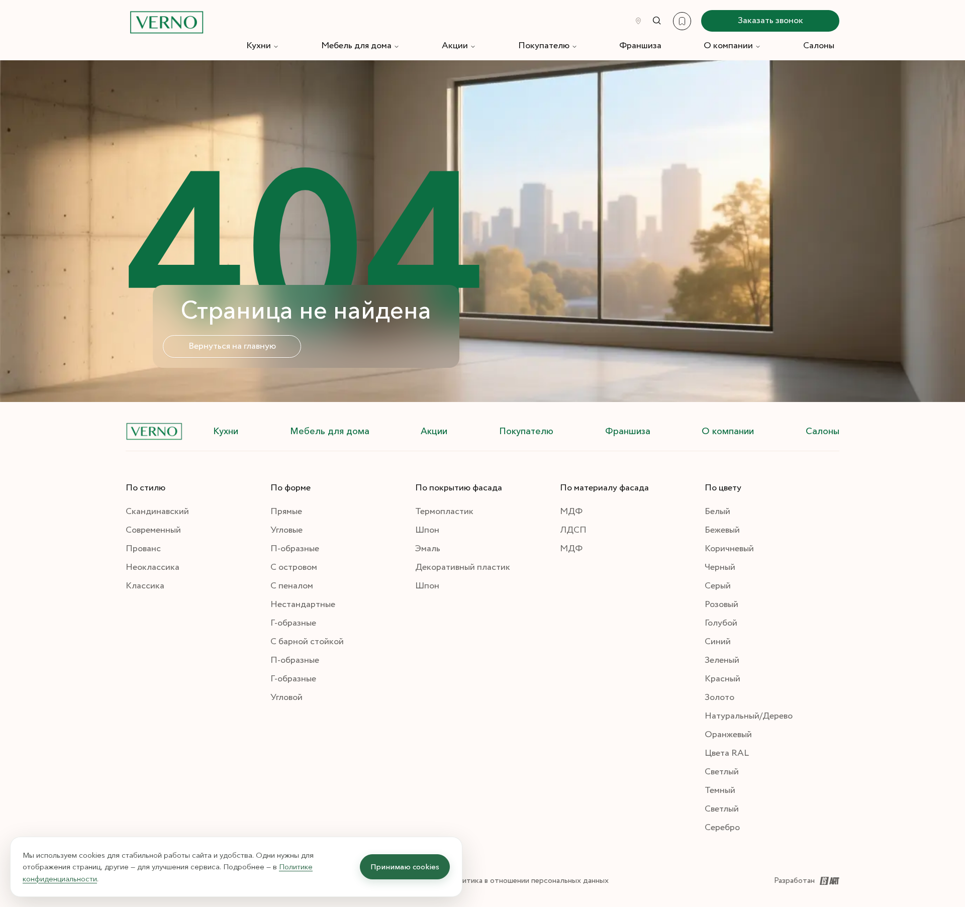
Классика (145, 585)
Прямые (286, 511)
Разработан (794, 880)
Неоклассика (152, 567)
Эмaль (427, 548)
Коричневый (729, 548)
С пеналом (291, 585)
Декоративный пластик (462, 567)
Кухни (258, 45)
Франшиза (640, 45)
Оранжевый (728, 734)
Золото (719, 697)
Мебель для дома (356, 45)
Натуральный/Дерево (749, 716)
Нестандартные (302, 604)
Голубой (721, 623)
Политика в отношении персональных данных (528, 880)
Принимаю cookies (404, 866)
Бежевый (722, 530)
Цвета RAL (727, 753)
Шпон (427, 530)
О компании (728, 45)
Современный (153, 530)
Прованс (143, 548)
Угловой (286, 697)
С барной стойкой (307, 641)
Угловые (286, 530)
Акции (455, 45)
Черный (720, 567)
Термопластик (444, 511)
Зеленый (722, 660)
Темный (720, 790)
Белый (717, 511)
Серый (718, 585)
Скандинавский (157, 511)
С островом (293, 567)
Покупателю (543, 45)
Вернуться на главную (232, 346)
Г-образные (293, 623)
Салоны (818, 45)
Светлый (722, 771)
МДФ (571, 511)
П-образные (294, 548)
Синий (718, 641)
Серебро (722, 827)
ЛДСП (573, 530)
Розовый (721, 604)
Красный (722, 678)
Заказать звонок (770, 20)
